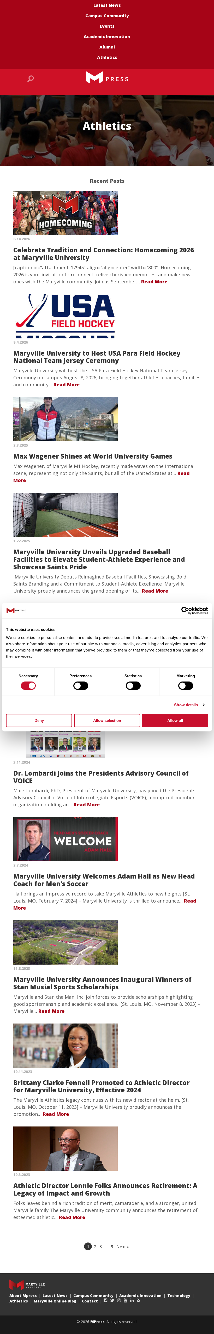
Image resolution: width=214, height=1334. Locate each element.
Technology (178, 1295)
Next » (122, 1247)
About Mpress (23, 1295)
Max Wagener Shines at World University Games (93, 456)
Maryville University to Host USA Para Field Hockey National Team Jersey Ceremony (97, 357)
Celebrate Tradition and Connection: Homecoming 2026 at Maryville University (103, 254)
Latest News (107, 5)
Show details (186, 705)
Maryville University (27, 1285)
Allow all (175, 720)
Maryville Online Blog (55, 1301)
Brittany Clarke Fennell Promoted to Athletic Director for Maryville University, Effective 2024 (101, 1086)
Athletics (107, 57)
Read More (154, 281)
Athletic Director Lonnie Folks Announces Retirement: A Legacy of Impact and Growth (105, 1189)
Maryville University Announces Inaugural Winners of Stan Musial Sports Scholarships (102, 983)
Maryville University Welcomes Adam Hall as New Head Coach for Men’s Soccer (104, 880)
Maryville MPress (107, 77)
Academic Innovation (107, 36)
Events (107, 26)
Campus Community (107, 16)
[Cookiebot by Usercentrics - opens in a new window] (185, 610)
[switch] (80, 685)
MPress (97, 1321)
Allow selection (107, 720)
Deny (39, 720)
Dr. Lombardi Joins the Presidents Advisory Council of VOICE (101, 777)
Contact (90, 1301)
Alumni (107, 47)
